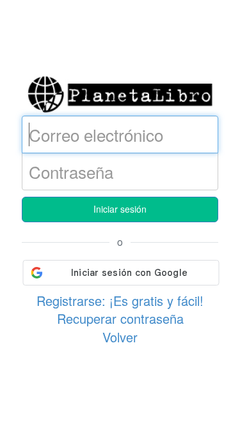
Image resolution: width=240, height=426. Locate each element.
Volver (120, 337)
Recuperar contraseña (120, 318)
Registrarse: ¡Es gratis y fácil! (120, 300)
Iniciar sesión (120, 208)
